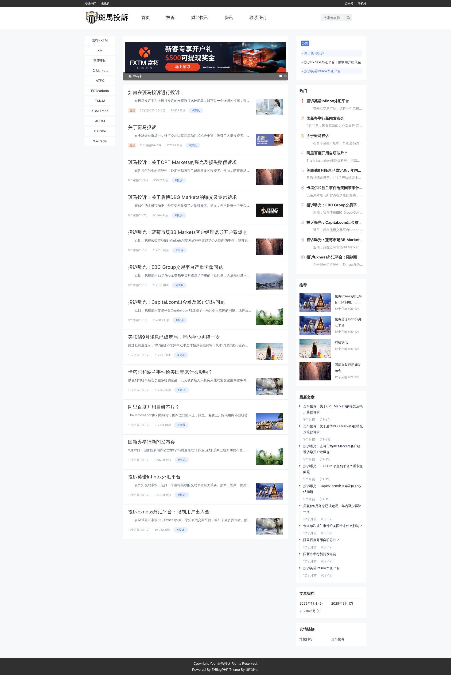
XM (99, 50)
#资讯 (196, 110)
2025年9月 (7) (342, 603)
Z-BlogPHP (220, 669)
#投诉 (179, 180)
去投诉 (105, 3)
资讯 (229, 17)
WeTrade (100, 141)
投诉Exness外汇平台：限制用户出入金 (169, 512)
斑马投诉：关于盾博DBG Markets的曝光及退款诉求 (182, 197)
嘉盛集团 (99, 60)
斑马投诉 (337, 639)
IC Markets (100, 70)
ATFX (100, 81)
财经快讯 (199, 17)
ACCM (100, 121)
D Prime (100, 131)
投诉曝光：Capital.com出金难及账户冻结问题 (176, 302)
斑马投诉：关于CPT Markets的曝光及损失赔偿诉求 (182, 162)
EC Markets (100, 91)
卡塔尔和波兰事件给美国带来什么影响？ (170, 372)
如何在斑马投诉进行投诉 (154, 92)
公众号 (349, 3)
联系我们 (257, 17)
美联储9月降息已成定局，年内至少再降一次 (174, 337)
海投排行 (90, 3)
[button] (280, 76)
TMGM (100, 101)
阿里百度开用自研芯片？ (154, 407)
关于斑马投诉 (142, 127)
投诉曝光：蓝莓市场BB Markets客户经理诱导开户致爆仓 (187, 232)
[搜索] (348, 17)
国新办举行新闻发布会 (151, 442)
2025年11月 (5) (311, 603)
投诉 (170, 17)
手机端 (362, 3)
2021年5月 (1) (310, 611)
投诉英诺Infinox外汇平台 (154, 477)
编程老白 (252, 669)
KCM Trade (100, 111)
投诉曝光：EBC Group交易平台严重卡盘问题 (175, 267)
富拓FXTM (100, 40)
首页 (145, 17)
